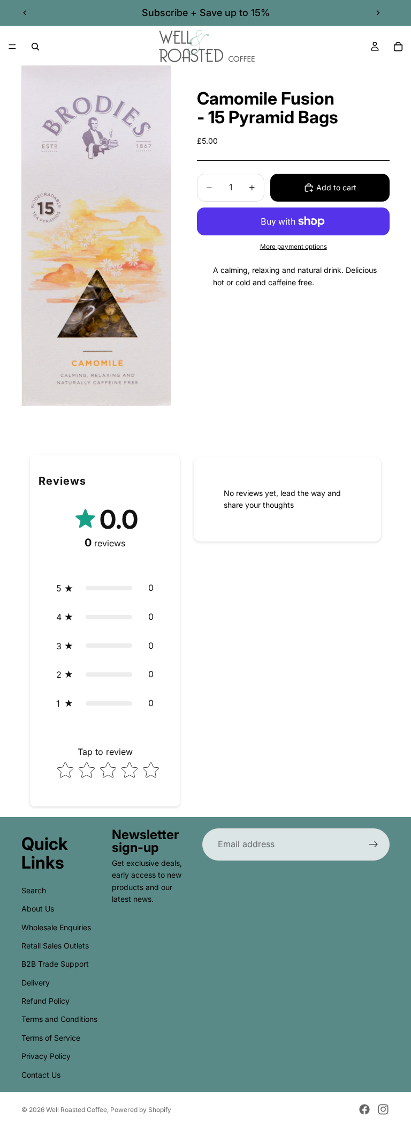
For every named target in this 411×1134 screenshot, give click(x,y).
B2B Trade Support (55, 964)
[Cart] (398, 46)
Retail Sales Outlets (55, 945)
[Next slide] (378, 13)
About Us (37, 909)
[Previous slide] (25, 13)
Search (33, 890)
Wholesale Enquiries (56, 927)
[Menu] (12, 46)
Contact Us (40, 1074)
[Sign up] (373, 844)
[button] (105, 588)
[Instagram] (383, 1109)
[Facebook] (364, 1109)
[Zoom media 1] (96, 235)
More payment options (293, 246)
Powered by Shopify (140, 1110)
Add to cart (336, 187)
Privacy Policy (46, 1056)
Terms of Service (50, 1037)
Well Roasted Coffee (76, 1110)
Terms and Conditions (59, 1019)
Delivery (35, 982)
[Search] (35, 46)
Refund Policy (45, 1000)
